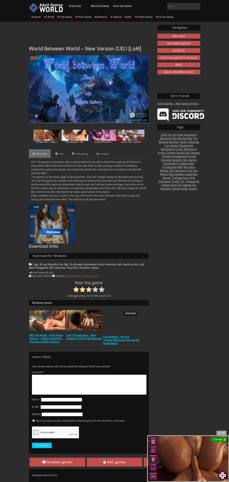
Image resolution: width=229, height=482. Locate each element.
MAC (129, 17)
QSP (51, 267)
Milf (180, 167)
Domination (90, 264)
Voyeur (95, 267)
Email (36, 407)
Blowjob (78, 264)
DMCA (178, 64)
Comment (38, 372)
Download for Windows (49, 256)
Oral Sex (192, 171)
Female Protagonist (174, 156)
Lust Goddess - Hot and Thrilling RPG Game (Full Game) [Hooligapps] (121, 340)
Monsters (189, 167)
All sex (43, 264)
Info (61, 154)
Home (37, 17)
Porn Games (85, 17)
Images (104, 154)
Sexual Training (172, 178)
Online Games (145, 17)
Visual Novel (180, 189)
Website (36, 414)
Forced (191, 156)
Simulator (84, 267)
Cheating (193, 142)
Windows (102, 17)
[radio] (76, 290)
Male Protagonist (38, 267)
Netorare (181, 171)
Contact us (179, 50)
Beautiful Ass (55, 264)
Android (117, 17)
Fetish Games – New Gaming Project (177, 103)
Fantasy (195, 153)
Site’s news (178, 36)
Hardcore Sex (130, 264)
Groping (166, 160)
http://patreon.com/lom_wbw (82, 276)
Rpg (171, 174)
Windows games (58, 462)
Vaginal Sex (189, 185)
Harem (192, 160)
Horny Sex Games (122, 5)
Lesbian (183, 164)
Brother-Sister (178, 142)
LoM (141, 264)
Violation (166, 189)
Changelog (82, 154)
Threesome (192, 181)
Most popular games (179, 43)
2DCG (164, 135)
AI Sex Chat (75, 5)
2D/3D (50, 17)
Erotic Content (167, 153)
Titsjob (165, 185)
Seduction (60, 267)
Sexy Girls (72, 267)
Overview (41, 154)
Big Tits (68, 264)
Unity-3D (175, 185)
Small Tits (178, 181)
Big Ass (182, 138)
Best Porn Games (100, 5)
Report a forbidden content (179, 72)
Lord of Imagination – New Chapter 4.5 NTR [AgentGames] (84, 337)
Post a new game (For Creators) (179, 57)
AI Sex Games (166, 17)
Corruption (171, 146)
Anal (180, 135)
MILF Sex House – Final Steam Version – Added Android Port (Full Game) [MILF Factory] (46, 338)
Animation (190, 135)
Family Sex (183, 153)
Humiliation (170, 164)
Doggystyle (186, 146)
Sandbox (179, 174)
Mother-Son (167, 171)
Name (36, 399)
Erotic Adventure (107, 264)
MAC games (116, 462)
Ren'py (164, 174)
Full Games (66, 17)
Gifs (120, 264)
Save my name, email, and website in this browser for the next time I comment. (80, 420)
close (221, 433)
